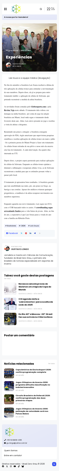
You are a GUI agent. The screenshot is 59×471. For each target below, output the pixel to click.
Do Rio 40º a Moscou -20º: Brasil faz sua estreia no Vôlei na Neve (36, 315)
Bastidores (26, 50)
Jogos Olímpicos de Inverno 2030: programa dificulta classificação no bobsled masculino (33, 384)
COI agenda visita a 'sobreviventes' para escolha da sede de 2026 (36, 302)
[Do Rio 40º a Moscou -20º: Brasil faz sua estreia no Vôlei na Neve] (10, 319)
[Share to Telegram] (35, 233)
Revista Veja (9, 110)
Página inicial (12, 50)
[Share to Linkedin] (30, 233)
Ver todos (7, 279)
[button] (39, 233)
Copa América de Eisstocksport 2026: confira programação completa (33, 370)
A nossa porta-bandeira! (16, 17)
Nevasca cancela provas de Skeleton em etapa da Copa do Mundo (35, 286)
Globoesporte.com (38, 106)
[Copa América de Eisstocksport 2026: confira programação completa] (9, 373)
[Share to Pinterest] (26, 233)
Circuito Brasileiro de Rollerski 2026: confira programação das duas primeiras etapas (33, 398)
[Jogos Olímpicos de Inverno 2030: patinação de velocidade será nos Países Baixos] (9, 412)
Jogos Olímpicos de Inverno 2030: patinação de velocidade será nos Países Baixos (32, 411)
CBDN (23, 226)
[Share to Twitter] (21, 233)
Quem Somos (10, 450)
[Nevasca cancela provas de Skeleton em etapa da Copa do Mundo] (10, 288)
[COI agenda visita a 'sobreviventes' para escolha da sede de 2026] (10, 304)
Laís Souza (34, 226)
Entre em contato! (13, 455)
